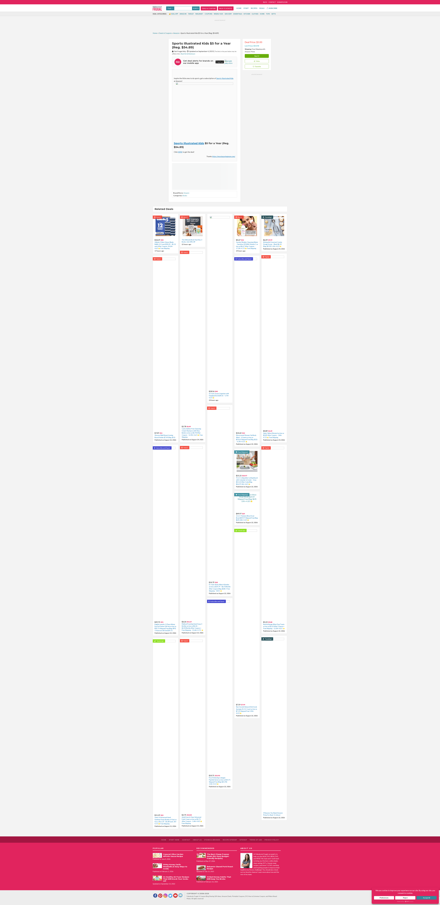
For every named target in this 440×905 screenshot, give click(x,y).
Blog (265, 2)
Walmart (199, 14)
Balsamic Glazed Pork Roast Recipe (220, 867)
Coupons (208, 14)
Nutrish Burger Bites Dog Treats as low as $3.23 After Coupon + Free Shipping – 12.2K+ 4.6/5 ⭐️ (274, 626)
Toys (268, 14)
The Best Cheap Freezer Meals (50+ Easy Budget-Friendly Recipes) (218, 856)
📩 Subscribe (271, 8)
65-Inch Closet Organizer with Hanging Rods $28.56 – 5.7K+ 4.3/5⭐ (219, 396)
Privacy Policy (272, 840)
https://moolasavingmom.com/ (223, 156)
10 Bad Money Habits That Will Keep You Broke (219, 878)
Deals (261, 8)
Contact (272, 2)
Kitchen (247, 14)
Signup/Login (282, 2)
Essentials (237, 14)
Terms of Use (256, 840)
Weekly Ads (218, 14)
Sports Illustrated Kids (224, 78)
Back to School (225, 8)
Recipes (254, 8)
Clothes (255, 14)
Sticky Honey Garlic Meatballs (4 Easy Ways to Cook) (175, 866)
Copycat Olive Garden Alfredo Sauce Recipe (173, 855)
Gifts (273, 14)
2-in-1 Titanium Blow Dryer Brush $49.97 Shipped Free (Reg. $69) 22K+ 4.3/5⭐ (247, 518)
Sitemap (243, 840)
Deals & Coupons (209, 8)
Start (246, 8)
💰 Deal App (173, 14)
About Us (197, 840)
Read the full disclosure (188, 54)
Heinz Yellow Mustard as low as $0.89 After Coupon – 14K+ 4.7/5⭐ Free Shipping (273, 435)
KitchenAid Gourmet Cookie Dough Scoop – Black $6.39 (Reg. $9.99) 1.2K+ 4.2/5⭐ (272, 244)
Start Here (174, 840)
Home (238, 8)
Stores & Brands (212, 840)
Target (191, 14)
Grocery (228, 14)
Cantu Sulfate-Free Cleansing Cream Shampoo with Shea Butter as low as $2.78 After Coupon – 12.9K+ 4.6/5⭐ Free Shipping (192, 433)
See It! (256, 56)
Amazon (183, 14)
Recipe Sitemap (230, 840)
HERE (180, 152)
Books (185, 196)
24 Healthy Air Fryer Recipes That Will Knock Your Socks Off (176, 879)
